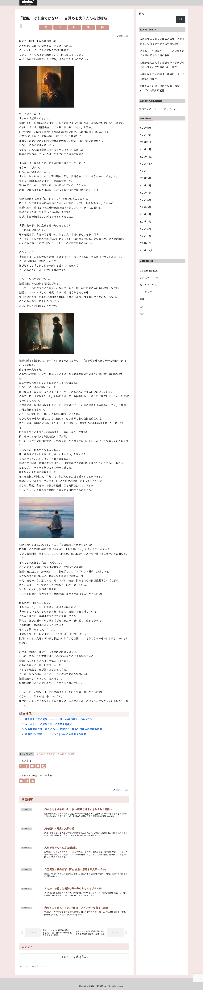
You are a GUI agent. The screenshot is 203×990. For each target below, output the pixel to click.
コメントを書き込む (74, 957)
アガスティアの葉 (45, 754)
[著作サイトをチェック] (21, 781)
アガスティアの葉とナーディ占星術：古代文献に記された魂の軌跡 (162, 53)
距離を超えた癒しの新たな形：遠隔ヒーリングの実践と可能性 (162, 88)
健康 (72, 754)
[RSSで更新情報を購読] (32, 781)
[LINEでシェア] (88, 27)
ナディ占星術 (61, 754)
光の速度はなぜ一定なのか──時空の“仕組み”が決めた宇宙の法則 (63, 729)
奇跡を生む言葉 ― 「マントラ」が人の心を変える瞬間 (55, 734)
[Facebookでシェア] (60, 27)
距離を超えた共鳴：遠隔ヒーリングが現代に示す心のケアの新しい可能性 (162, 65)
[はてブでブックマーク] (74, 27)
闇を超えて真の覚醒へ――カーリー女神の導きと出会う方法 (58, 719)
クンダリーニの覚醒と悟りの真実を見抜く (48, 724)
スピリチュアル (28, 754)
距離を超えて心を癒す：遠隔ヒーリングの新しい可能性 (162, 76)
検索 (141, 14)
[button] (102, 27)
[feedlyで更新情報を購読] (26, 781)
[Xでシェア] (45, 27)
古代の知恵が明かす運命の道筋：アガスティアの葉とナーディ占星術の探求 (162, 41)
